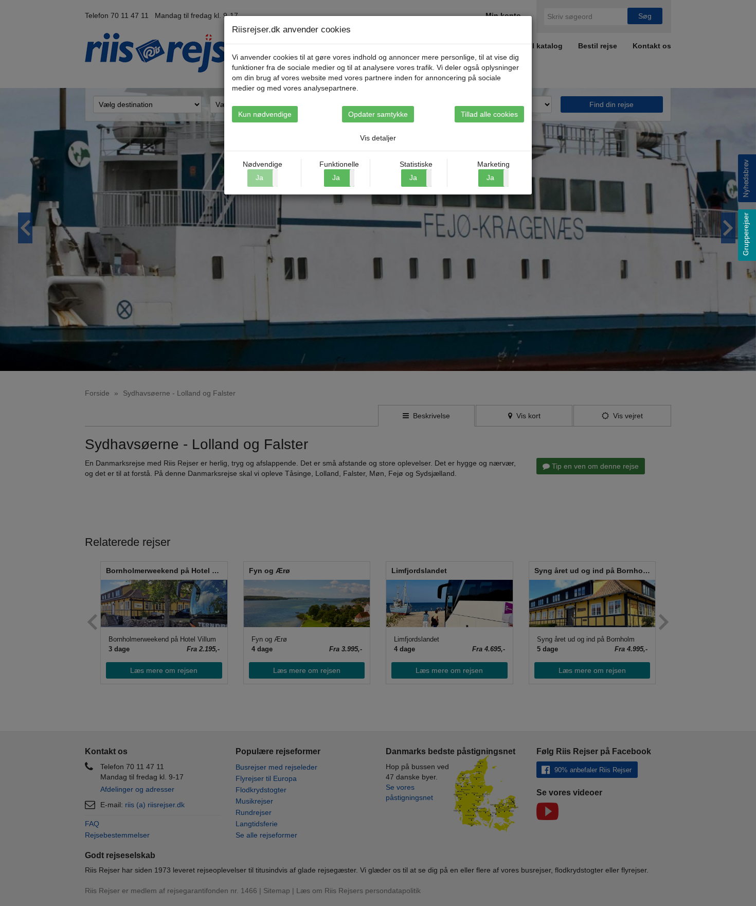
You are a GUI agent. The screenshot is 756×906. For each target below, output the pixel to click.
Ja (336, 177)
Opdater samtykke (378, 114)
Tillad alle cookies (489, 114)
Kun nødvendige (265, 114)
